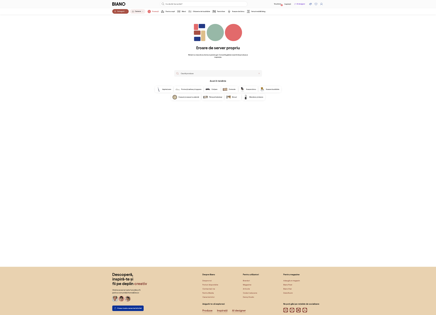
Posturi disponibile (210, 285)
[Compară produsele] (310, 4)
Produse (207, 310)
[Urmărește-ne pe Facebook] (292, 310)
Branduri (246, 281)
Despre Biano (208, 274)
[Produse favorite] (316, 4)
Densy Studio (248, 297)
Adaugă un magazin (291, 281)
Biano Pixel (287, 285)
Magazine (247, 285)
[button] (259, 73)
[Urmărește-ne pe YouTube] (298, 310)
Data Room (288, 293)
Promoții (155, 11)
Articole (246, 289)
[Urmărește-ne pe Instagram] (285, 310)
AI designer (301, 4)
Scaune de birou (238, 11)
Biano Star (287, 289)
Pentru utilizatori (251, 274)
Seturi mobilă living (258, 11)
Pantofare (221, 11)
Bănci (184, 11)
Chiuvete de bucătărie (201, 11)
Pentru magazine (291, 274)
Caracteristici (208, 297)
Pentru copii (170, 11)
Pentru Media (208, 293)
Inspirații (287, 4)
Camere (138, 11)
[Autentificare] (321, 4)
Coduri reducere (250, 293)
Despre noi (207, 281)
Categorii (120, 11)
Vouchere (278, 4)
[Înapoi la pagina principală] (123, 4)
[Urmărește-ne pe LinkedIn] (305, 310)
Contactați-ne (208, 289)
